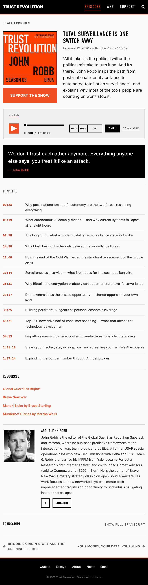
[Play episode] (14, 128)
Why (110, 7)
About (76, 567)
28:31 (7, 284)
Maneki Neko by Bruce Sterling (27, 406)
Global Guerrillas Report (22, 389)
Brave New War (15, 397)
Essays (61, 567)
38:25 (7, 310)
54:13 (7, 336)
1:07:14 (9, 358)
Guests (45, 567)
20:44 (7, 273)
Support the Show (30, 95)
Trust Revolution (23, 6)
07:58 (7, 235)
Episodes (93, 7)
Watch (112, 128)
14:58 (7, 246)
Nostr (91, 567)
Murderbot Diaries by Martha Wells (30, 414)
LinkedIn (62, 503)
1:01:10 (9, 347)
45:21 (7, 321)
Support (127, 7)
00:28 (7, 205)
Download (131, 128)
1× (94, 128)
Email (104, 567)
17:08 (7, 257)
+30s (83, 128)
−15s (74, 128)
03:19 (7, 220)
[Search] (143, 7)
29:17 (7, 295)
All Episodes (18, 23)
